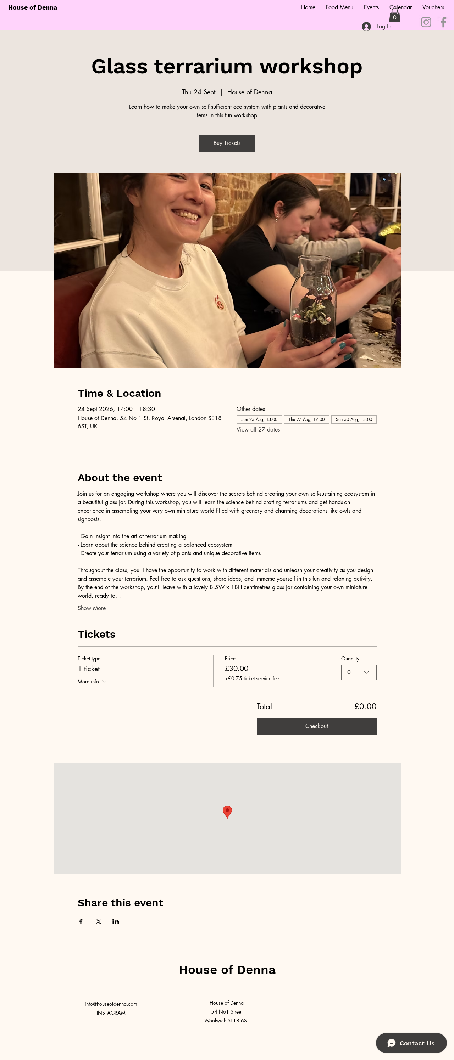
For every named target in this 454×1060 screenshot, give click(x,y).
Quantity (350, 658)
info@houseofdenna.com (111, 1003)
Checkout (316, 726)
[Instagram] (426, 22)
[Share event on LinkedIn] (115, 921)
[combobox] (359, 672)
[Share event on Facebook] (81, 921)
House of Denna (32, 7)
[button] (395, 15)
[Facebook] (443, 22)
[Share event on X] (98, 921)
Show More (92, 608)
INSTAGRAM (111, 1012)
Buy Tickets (227, 143)
